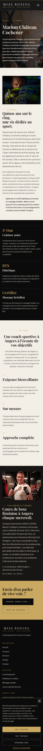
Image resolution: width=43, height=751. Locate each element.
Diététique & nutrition (10, 679)
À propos (5, 652)
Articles (5, 660)
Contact (5, 664)
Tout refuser (21, 736)
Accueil (5, 647)
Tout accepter (21, 729)
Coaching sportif (8, 674)
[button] (39, 701)
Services (5, 656)
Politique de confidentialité (21, 748)
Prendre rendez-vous (18, 602)
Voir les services (15, 610)
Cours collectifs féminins (11, 687)
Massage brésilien (9, 683)
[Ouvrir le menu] (38, 5)
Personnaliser (21, 743)
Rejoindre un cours (13, 574)
